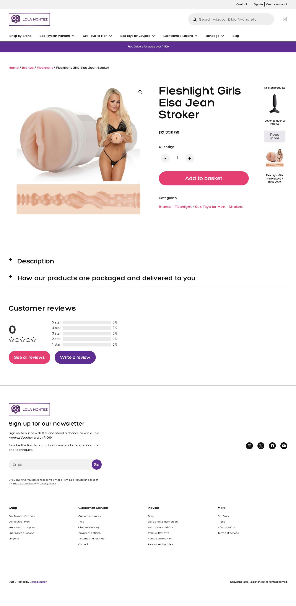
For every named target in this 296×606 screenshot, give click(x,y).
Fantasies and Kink (160, 538)
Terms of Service (228, 532)
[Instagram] (249, 445)
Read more (275, 136)
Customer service (89, 516)
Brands (28, 67)
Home (14, 67)
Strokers (236, 206)
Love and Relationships (163, 521)
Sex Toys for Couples (22, 527)
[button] (140, 92)
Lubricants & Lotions (21, 532)
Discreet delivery (89, 527)
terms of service (23, 483)
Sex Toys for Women (22, 516)
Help (81, 521)
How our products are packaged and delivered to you (107, 278)
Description (36, 261)
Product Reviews (158, 532)
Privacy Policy (226, 527)
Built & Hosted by (28, 581)
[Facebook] (272, 445)
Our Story (223, 516)
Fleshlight (45, 67)
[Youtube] (283, 445)
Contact (83, 544)
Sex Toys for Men (210, 206)
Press (221, 521)
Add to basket (204, 178)
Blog (151, 516)
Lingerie (14, 538)
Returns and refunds (91, 538)
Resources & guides (160, 544)
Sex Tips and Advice (160, 527)
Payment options (89, 532)
